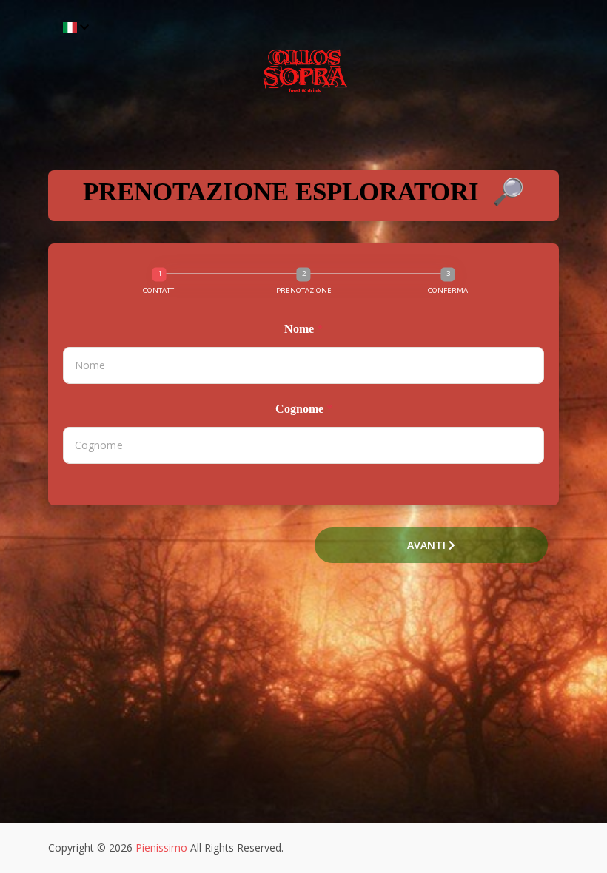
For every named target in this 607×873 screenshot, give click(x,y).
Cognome (303, 408)
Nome (303, 329)
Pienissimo (161, 847)
